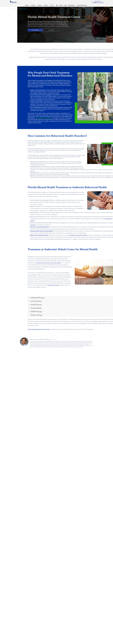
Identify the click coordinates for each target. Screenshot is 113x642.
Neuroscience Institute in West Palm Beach (48, 263)
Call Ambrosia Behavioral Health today (39, 329)
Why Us (52, 5)
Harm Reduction (71, 5)
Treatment (33, 5)
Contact (65, 5)
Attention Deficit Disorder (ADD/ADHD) (41, 231)
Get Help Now (35, 30)
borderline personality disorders (78, 235)
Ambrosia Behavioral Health (44, 118)
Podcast (60, 5)
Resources (46, 5)
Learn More (51, 30)
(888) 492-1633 (98, 2)
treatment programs (53, 285)
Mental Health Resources (82, 5)
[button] (29, 5)
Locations (27, 5)
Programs (40, 5)
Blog (57, 5)
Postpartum (108, 218)
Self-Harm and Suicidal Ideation (39, 227)
